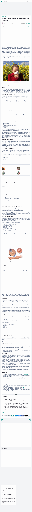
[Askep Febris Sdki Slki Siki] (18, 174)
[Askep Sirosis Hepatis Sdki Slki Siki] (19, 427)
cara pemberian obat (27, 374)
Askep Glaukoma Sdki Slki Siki (9, 167)
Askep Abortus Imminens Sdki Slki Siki (7, 494)
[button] (27, 23)
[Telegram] (16, 415)
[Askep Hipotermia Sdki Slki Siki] (3, 174)
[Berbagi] (29, 415)
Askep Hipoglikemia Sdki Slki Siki (25, 167)
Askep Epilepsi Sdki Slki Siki (25, 442)
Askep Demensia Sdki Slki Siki (10, 442)
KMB (3, 412)
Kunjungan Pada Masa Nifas (5, 490)
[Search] (29, 1)
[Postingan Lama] (2, 420)
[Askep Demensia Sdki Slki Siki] (4, 443)
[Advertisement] (16, 9)
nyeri (23, 387)
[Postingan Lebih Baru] (30, 420)
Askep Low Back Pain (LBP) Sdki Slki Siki (7, 488)
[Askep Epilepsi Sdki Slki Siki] (19, 443)
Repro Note (4, 1)
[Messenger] (19, 415)
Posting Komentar (7, 415)
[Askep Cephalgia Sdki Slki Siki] (19, 435)
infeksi (27, 212)
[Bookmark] (2, 415)
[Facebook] (22, 415)
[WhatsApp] (12, 415)
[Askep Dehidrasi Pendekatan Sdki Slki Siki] (4, 435)
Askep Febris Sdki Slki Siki (9, 426)
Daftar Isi (4, 26)
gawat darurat (10, 317)
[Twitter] (26, 415)
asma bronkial (23, 57)
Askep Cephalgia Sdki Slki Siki (25, 434)
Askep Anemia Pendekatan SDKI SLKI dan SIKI (8, 498)
